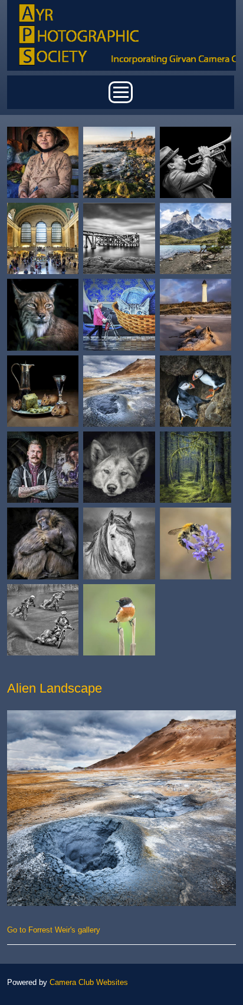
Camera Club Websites (89, 982)
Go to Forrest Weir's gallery (53, 929)
